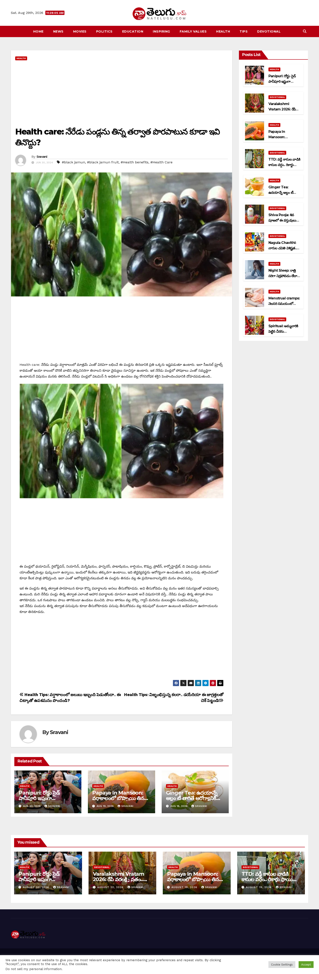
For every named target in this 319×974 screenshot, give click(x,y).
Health (223, 31)
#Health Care (161, 162)
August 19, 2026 (184, 887)
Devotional (269, 31)
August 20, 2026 (36, 887)
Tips (244, 31)
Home (38, 31)
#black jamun (73, 162)
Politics (104, 31)
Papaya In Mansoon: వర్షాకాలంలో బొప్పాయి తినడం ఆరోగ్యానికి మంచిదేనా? (121, 798)
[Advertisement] (121, 93)
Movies (80, 31)
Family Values (193, 31)
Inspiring (161, 31)
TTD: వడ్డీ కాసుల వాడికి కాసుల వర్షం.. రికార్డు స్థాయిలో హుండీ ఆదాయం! (270, 879)
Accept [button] (306, 964)
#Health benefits (134, 162)
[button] (304, 31)
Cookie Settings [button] (282, 964)
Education (132, 31)
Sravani (41, 157)
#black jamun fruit (103, 162)
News (58, 31)
